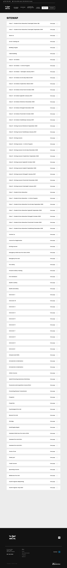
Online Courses (38, 8)
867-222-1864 (8, 1)
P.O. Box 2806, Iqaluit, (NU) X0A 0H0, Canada (23, 1)
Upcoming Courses (16, 8)
